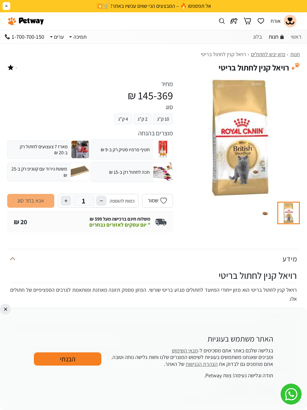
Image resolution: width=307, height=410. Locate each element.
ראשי (296, 36)
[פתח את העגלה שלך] (247, 21)
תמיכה (80, 36)
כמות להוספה (122, 201)
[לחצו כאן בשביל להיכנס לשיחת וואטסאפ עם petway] (291, 394)
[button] (288, 213)
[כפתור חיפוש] (222, 21)
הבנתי (67, 358)
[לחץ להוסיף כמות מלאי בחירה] (66, 201)
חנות (274, 36)
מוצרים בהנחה (155, 133)
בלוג (257, 36)
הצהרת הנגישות (202, 363)
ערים (59, 36)
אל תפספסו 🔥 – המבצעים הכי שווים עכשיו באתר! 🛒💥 (153, 6)
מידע (289, 259)
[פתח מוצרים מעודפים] (261, 21)
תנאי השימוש (185, 350)
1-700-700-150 (28, 36)
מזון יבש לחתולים (268, 54)
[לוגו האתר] (26, 21)
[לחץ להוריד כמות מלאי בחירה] (101, 201)
